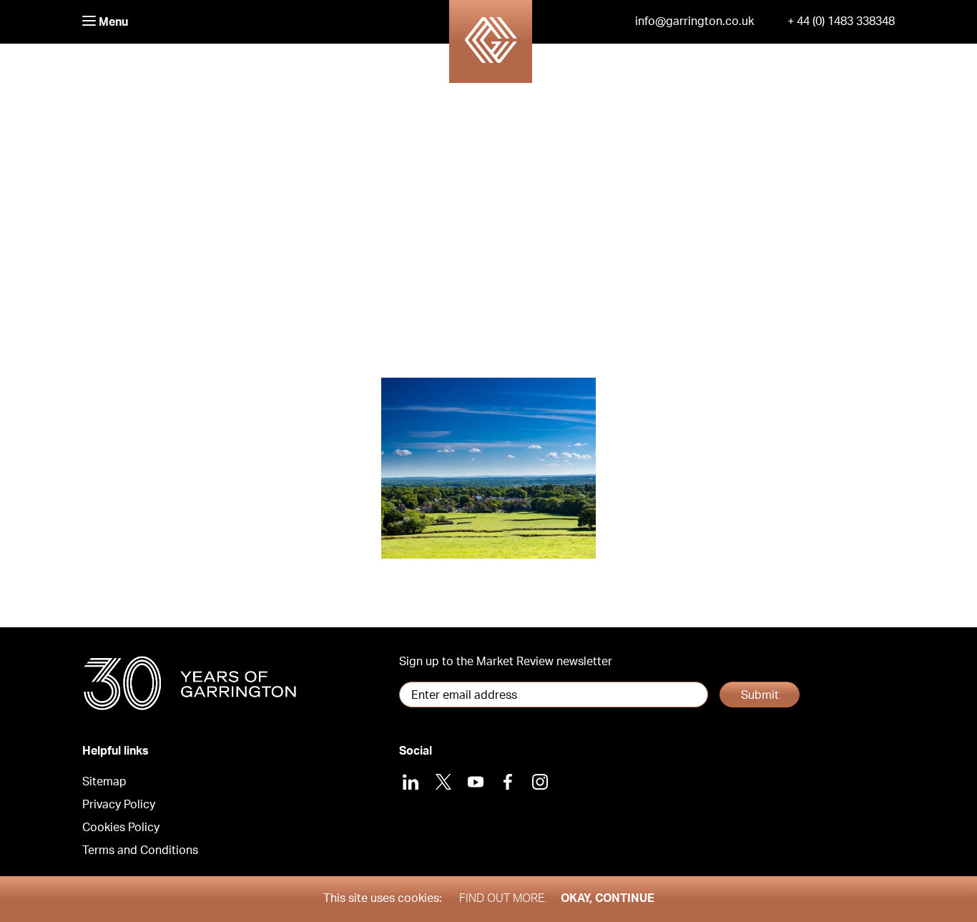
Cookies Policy (120, 827)
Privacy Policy (118, 804)
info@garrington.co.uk (694, 21)
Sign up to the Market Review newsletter (505, 661)
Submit (760, 695)
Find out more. (502, 898)
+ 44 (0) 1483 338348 (841, 21)
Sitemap (104, 782)
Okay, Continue (607, 898)
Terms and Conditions (140, 850)
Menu (112, 22)
